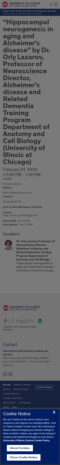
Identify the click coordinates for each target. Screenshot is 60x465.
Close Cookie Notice (24, 457)
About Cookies (20, 448)
